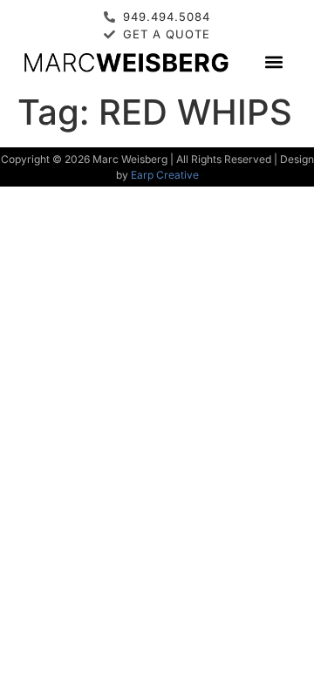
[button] (274, 61)
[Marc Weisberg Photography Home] (125, 61)
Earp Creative (165, 174)
